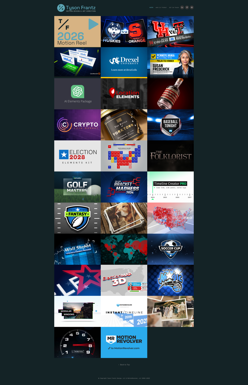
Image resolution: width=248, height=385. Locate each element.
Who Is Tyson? (161, 7)
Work (151, 7)
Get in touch (174, 7)
